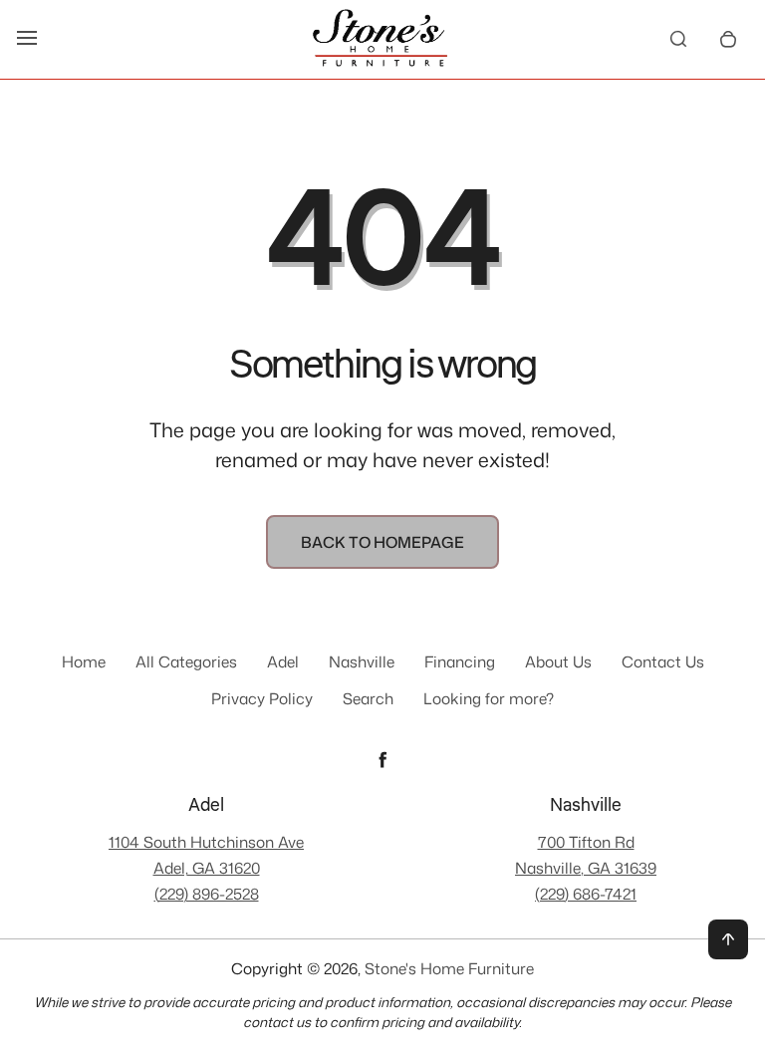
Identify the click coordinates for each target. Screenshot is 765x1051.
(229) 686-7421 (586, 894)
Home (84, 661)
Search (368, 698)
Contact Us (663, 661)
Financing (459, 661)
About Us (558, 661)
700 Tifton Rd (586, 842)
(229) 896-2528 (206, 894)
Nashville (361, 661)
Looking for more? (488, 698)
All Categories (186, 661)
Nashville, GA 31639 (585, 868)
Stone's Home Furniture (449, 969)
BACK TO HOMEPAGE (382, 542)
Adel (283, 661)
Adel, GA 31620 (206, 868)
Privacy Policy (262, 698)
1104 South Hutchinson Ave (206, 842)
